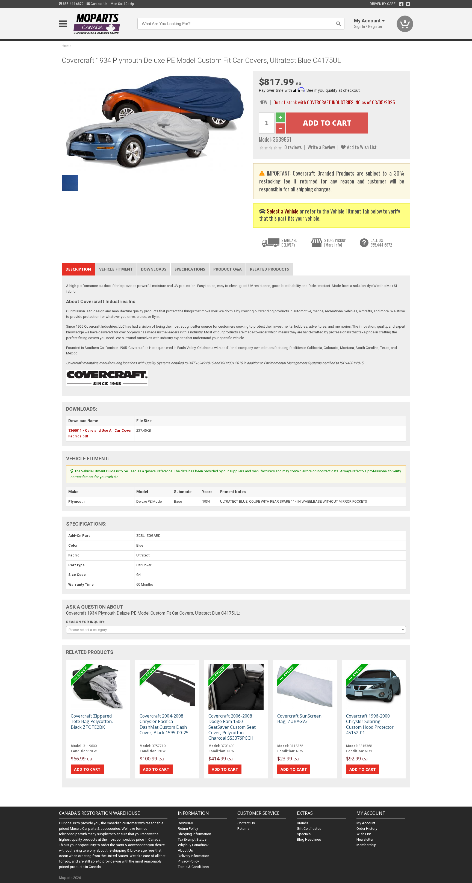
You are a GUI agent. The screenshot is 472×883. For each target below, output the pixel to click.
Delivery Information (193, 856)
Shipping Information (194, 834)
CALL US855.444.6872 (381, 242)
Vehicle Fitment (116, 269)
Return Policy (188, 828)
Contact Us (99, 4)
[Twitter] (408, 4)
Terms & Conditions (193, 867)
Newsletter (364, 839)
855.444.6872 (73, 4)
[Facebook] (401, 4)
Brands (302, 823)
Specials (304, 834)
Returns (243, 828)
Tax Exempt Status (192, 839)
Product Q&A (227, 269)
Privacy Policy (188, 861)
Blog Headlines (309, 839)
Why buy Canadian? (193, 845)
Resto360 (185, 823)
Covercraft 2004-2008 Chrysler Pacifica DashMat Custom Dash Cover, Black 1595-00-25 (164, 724)
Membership (366, 845)
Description (78, 269)
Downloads (153, 269)
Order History (366, 828)
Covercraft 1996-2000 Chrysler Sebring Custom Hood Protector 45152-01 (370, 724)
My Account (365, 823)
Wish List (363, 834)
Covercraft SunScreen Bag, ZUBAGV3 (299, 718)
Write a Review (321, 146)
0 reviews (293, 146)
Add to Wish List (361, 146)
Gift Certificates (309, 828)
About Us (185, 850)
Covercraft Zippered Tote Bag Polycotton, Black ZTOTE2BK (92, 721)
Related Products (269, 269)
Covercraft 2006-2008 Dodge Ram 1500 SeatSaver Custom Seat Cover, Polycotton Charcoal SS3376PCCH (232, 727)
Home (66, 46)
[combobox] (236, 629)
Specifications (190, 269)
